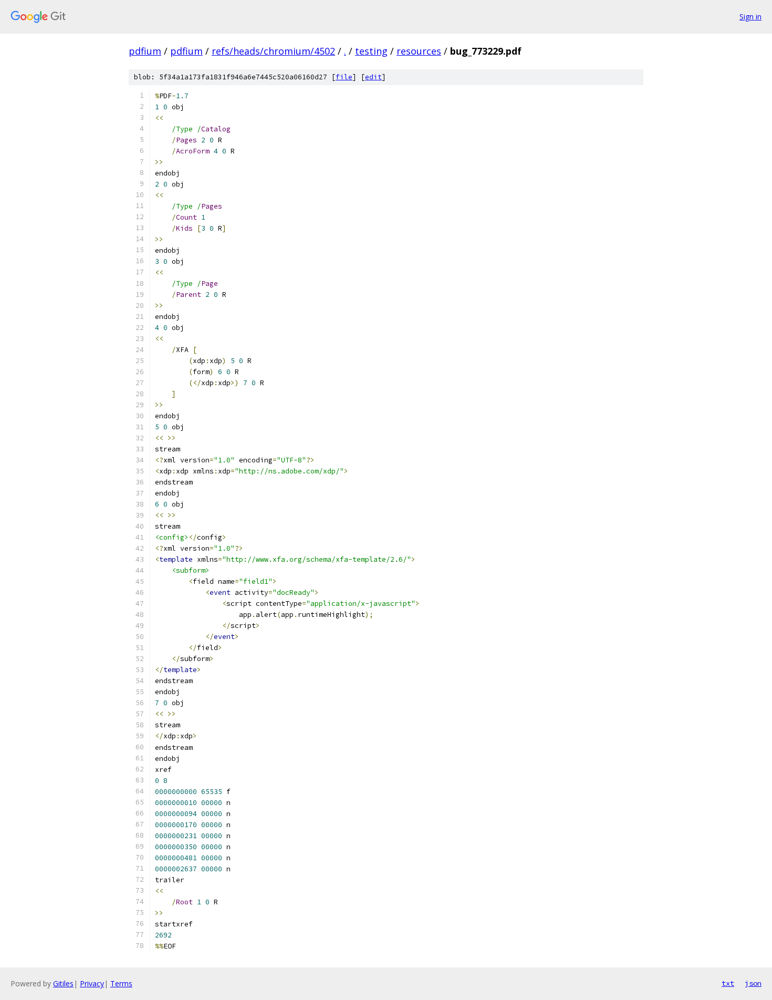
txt (728, 983)
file (344, 77)
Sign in (750, 17)
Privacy (92, 983)
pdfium (145, 51)
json (753, 983)
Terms (121, 983)
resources (419, 51)
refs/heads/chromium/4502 (273, 51)
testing (371, 51)
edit (373, 77)
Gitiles (63, 983)
